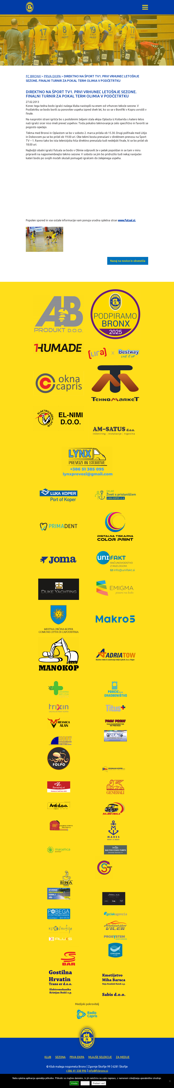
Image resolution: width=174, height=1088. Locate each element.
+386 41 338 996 (76, 1070)
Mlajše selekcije (100, 1057)
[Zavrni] (169, 1081)
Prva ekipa (77, 1057)
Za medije (122, 1057)
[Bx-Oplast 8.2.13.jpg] (44, 239)
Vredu (74, 1083)
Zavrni (85, 1083)
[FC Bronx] (29, 7)
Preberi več (99, 1083)
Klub (48, 1057)
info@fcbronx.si (98, 1070)
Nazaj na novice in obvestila (127, 260)
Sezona (60, 1057)
